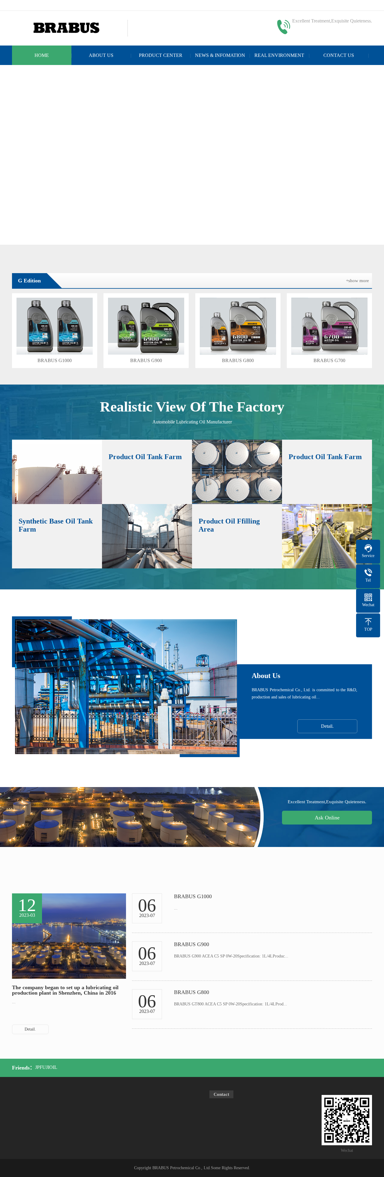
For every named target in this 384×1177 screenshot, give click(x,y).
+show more (357, 280)
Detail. (327, 726)
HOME (41, 55)
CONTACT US (338, 55)
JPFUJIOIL (46, 1067)
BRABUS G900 (146, 360)
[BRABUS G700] (329, 326)
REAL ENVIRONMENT (279, 55)
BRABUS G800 (238, 360)
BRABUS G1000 (55, 360)
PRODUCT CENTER (160, 55)
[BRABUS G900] (146, 326)
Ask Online (327, 818)
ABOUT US (101, 55)
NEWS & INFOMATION (220, 55)
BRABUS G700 (329, 360)
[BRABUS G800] (238, 326)
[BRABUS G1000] (54, 326)
